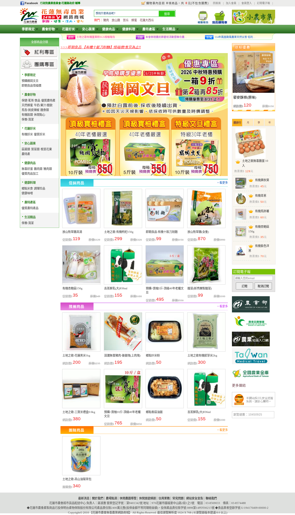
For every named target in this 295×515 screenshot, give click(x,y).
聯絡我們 (211, 498)
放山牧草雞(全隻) (198, 231)
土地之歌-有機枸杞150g (118, 231)
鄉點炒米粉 (153, 355)
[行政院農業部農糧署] (251, 329)
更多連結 (239, 385)
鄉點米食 (27, 188)
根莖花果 (46, 149)
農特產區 (148, 29)
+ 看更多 (222, 182)
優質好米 (39, 134)
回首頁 (217, 3)
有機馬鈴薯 (262, 211)
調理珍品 (39, 188)
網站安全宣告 (194, 498)
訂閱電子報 (263, 3)
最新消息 (83, 498)
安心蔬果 (88, 29)
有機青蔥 (260, 195)
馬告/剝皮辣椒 (30, 110)
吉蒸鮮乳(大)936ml (115, 288)
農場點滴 (111, 498)
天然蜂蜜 (27, 105)
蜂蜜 (134, 20)
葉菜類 (35, 149)
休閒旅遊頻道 (147, 498)
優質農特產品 (30, 208)
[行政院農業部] (251, 312)
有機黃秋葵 (262, 180)
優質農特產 (48, 100)
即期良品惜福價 (31, 85)
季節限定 (28, 29)
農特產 (26, 154)
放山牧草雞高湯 (72, 231)
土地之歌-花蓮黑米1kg (76, 355)
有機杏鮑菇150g (72, 288)
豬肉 (106, 20)
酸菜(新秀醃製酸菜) (199, 288)
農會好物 (48, 29)
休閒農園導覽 (128, 498)
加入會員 (231, 3)
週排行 (237, 122)
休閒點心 (39, 114)
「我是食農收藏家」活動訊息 (162, 37)
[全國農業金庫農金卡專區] (251, 381)
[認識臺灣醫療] (251, 364)
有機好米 (27, 134)
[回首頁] (52, 23)
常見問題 (178, 498)
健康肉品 (108, 29)
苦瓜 (125, 20)
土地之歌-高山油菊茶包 (76, 479)
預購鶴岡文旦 (30, 80)
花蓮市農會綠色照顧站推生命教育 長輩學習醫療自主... (236, 37)
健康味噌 (27, 193)
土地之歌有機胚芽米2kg (202, 355)
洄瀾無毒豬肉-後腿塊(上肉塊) (122, 355)
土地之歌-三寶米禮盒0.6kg (78, 412)
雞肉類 (38, 168)
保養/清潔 (28, 119)
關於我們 (97, 498)
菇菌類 (26, 149)
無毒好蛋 (27, 168)
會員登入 (246, 3)
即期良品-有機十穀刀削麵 (162, 231)
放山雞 (116, 20)
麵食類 (44, 110)
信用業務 (164, 498)
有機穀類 (27, 114)
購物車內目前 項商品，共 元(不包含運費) (177, 3)
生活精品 (168, 29)
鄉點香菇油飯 (154, 412)
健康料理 (128, 29)
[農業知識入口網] (251, 347)
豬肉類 (47, 168)
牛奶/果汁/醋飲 (43, 105)
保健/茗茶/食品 (31, 100)
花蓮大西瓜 (147, 20)
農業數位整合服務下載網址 (92, 37)
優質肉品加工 (30, 173)
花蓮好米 (68, 29)
